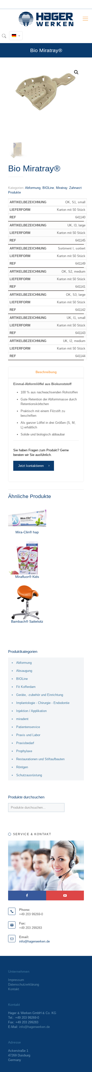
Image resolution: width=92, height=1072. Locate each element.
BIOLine (48, 188)
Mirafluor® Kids (27, 577)
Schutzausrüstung (29, 775)
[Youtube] (65, 895)
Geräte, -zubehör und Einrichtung (39, 695)
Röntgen (22, 767)
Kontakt (13, 989)
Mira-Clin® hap (27, 532)
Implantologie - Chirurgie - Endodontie (42, 703)
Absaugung (24, 671)
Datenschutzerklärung (23, 984)
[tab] (46, 372)
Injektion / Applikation (31, 711)
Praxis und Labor (28, 735)
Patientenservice (28, 727)
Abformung (32, 188)
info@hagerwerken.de (34, 941)
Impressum (16, 980)
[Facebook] (27, 895)
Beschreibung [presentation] (46, 372)
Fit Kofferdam (26, 687)
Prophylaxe (24, 751)
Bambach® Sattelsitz (27, 621)
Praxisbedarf (25, 743)
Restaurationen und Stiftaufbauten (40, 759)
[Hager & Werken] (46, 18)
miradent (22, 719)
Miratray (61, 188)
